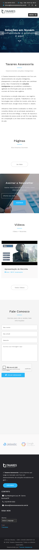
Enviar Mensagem (14, 375)
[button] (33, 14)
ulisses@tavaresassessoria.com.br (15, 5)
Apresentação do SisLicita (16, 269)
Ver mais (19, 164)
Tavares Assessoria (25, 547)
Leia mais (10, 485)
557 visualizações (17, 272)
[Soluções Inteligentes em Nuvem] (11, 11)
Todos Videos (19, 288)
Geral (7, 272)
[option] (19, 35)
